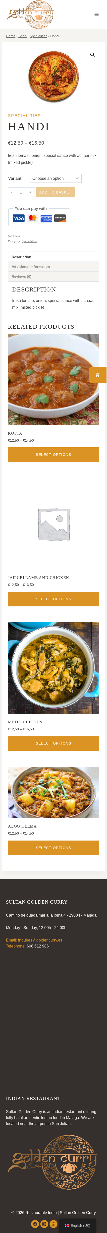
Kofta (15, 433)
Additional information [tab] (31, 267)
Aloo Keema (22, 826)
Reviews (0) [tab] (21, 277)
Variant (14, 178)
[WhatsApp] (53, 1224)
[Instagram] (44, 1224)
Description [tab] (21, 257)
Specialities (24, 116)
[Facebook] (35, 1224)
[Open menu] (96, 14)
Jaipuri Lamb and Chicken (38, 577)
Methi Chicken (25, 722)
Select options (53, 455)
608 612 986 (38, 946)
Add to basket (55, 192)
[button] (92, 54)
